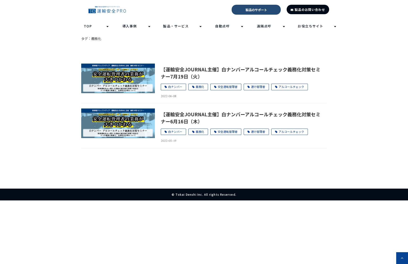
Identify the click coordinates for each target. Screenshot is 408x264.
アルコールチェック (291, 87)
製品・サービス (176, 26)
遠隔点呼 (264, 26)
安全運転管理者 (228, 87)
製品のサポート (256, 10)
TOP (88, 26)
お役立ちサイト (310, 26)
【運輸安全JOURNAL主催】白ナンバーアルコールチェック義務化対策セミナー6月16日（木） (240, 118)
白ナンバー (175, 87)
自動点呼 (222, 26)
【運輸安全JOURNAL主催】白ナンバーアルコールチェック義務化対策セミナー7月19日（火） (240, 73)
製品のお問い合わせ (310, 9)
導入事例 (129, 26)
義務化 (200, 87)
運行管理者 (258, 87)
